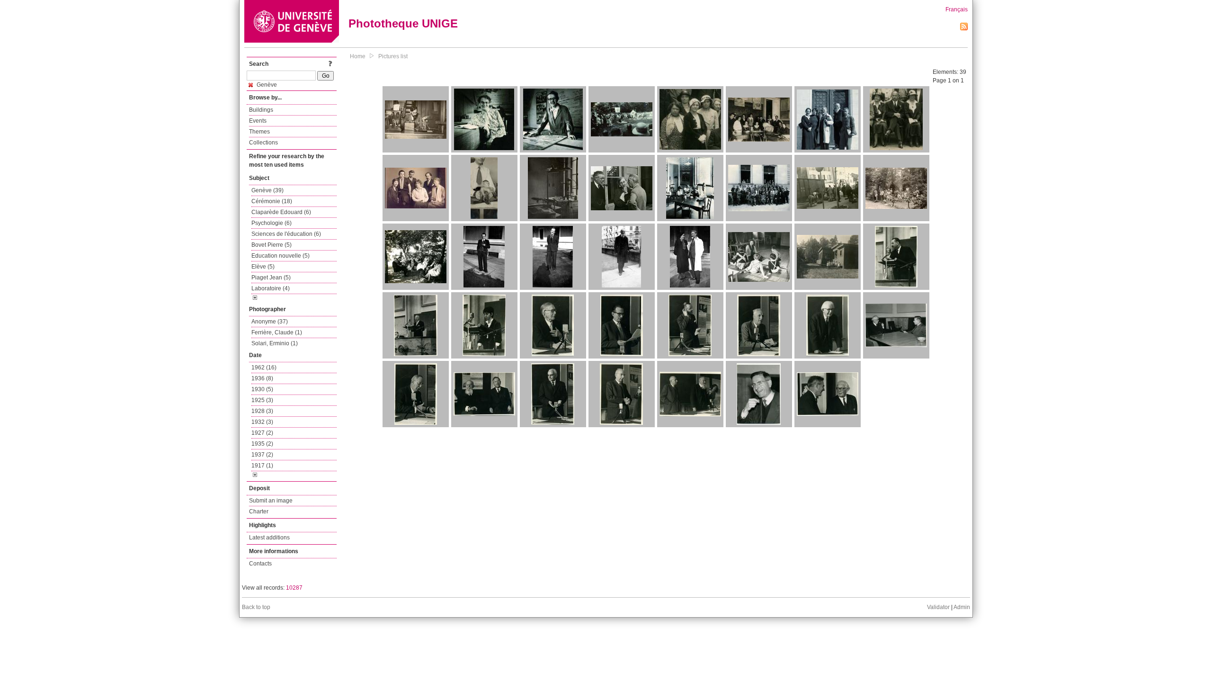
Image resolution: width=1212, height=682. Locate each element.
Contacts (260, 563)
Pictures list (393, 56)
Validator (938, 607)
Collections (263, 142)
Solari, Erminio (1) (274, 343)
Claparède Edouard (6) (281, 212)
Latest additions (269, 537)
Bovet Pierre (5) (271, 245)
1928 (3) (262, 411)
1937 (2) (262, 454)
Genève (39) (267, 190)
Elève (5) (263, 266)
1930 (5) (262, 389)
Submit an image (271, 500)
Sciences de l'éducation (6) (286, 234)
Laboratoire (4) (270, 288)
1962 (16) (263, 367)
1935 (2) (262, 443)
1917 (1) (262, 465)
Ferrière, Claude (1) (276, 332)
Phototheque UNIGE (403, 23)
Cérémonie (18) (271, 201)
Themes (259, 131)
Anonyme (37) (269, 321)
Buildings (261, 110)
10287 (294, 587)
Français (956, 9)
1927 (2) (262, 433)
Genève (266, 84)
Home (357, 56)
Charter (258, 511)
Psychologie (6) (271, 223)
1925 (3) (262, 400)
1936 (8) (262, 378)
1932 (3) (262, 422)
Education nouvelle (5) (280, 255)
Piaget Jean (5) (271, 277)
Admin (962, 607)
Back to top (256, 607)
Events (258, 120)
